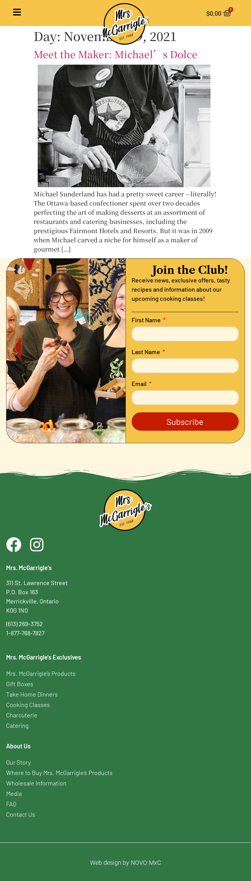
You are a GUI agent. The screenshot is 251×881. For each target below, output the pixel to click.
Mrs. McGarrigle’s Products (41, 673)
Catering (17, 725)
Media (14, 793)
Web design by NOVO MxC (125, 862)
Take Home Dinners (32, 694)
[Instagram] (36, 544)
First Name (147, 320)
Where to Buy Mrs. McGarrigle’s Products (59, 772)
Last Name (146, 352)
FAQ (11, 803)
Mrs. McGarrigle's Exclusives (43, 657)
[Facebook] (13, 544)
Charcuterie (21, 715)
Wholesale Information (36, 783)
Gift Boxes (19, 683)
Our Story (18, 762)
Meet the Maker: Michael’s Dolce (115, 54)
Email (140, 383)
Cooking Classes (28, 704)
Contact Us (20, 814)
